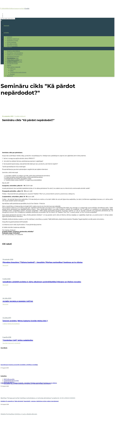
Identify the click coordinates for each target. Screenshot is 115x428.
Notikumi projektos (13, 323)
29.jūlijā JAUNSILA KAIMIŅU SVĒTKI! (18, 301)
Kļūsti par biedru (12, 61)
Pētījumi (12, 69)
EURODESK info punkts (11, 380)
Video (12, 70)
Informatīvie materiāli (13, 67)
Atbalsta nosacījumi (13, 39)
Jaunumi (5, 265)
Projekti (6, 39)
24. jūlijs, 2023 (7, 298)
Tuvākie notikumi (19, 116)
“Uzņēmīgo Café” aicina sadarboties (18, 340)
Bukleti (12, 74)
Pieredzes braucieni (13, 56)
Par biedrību (11, 58)
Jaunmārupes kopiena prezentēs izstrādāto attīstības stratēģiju (19, 364)
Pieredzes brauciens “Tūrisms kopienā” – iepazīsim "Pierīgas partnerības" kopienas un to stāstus (43, 262)
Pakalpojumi (8, 46)
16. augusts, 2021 (7, 116)
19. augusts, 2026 (8, 259)
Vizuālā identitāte (12, 63)
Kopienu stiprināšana (13, 51)
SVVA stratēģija (11, 42)
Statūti (9, 65)
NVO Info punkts (9, 379)
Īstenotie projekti (12, 46)
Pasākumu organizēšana (14, 54)
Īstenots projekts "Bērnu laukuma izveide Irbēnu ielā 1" (25, 321)
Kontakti (6, 61)
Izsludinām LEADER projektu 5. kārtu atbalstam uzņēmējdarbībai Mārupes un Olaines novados (42, 282)
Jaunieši (5, 343)
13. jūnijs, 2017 (7, 318)
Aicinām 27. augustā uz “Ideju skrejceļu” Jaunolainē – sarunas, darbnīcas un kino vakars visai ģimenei (30, 401)
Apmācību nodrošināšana (15, 53)
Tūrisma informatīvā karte (18, 72)
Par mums (7, 53)
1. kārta (5, 323)
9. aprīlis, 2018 (7, 337)
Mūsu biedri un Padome (14, 60)
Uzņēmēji (17, 343)
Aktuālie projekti (12, 44)
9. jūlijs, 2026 (6, 279)
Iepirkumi (10, 76)
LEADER (6, 32)
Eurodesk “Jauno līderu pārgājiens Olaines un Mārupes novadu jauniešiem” (27, 383)
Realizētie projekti (12, 40)
